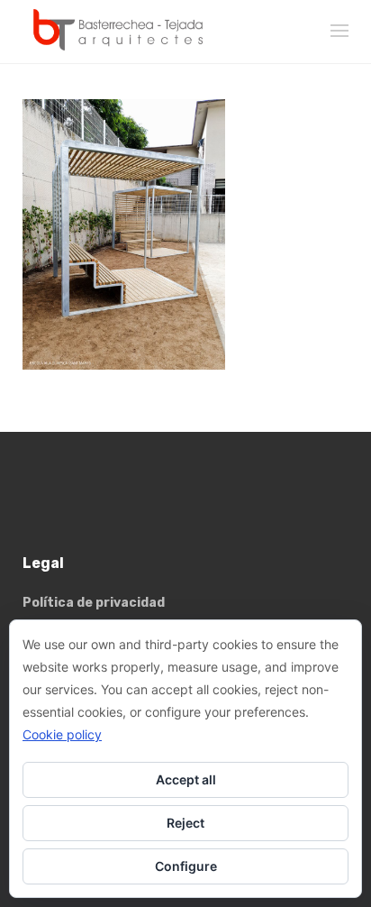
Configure (186, 866)
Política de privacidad (94, 602)
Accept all (186, 779)
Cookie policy (62, 734)
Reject (185, 822)
